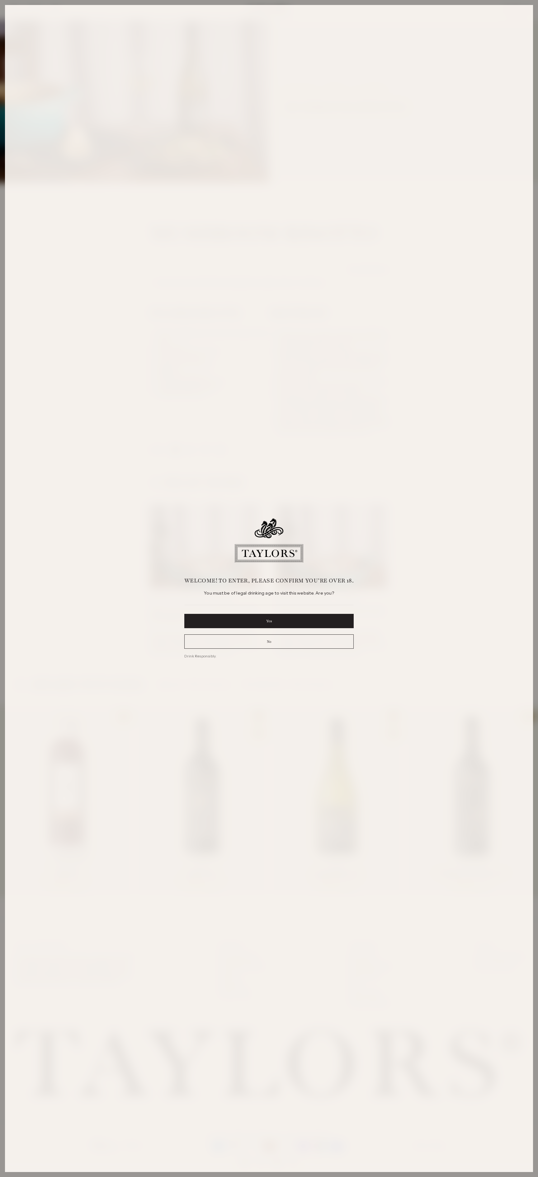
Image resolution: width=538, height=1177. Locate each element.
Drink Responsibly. (200, 656)
